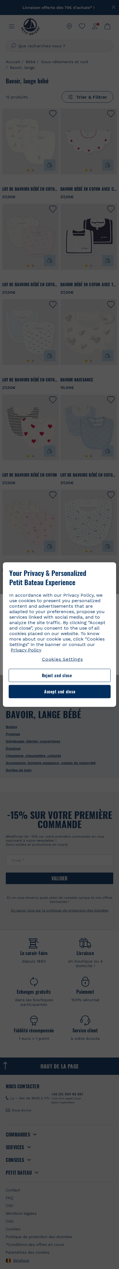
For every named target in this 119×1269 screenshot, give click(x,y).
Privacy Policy (26, 650)
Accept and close (59, 691)
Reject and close (57, 675)
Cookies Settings (62, 659)
